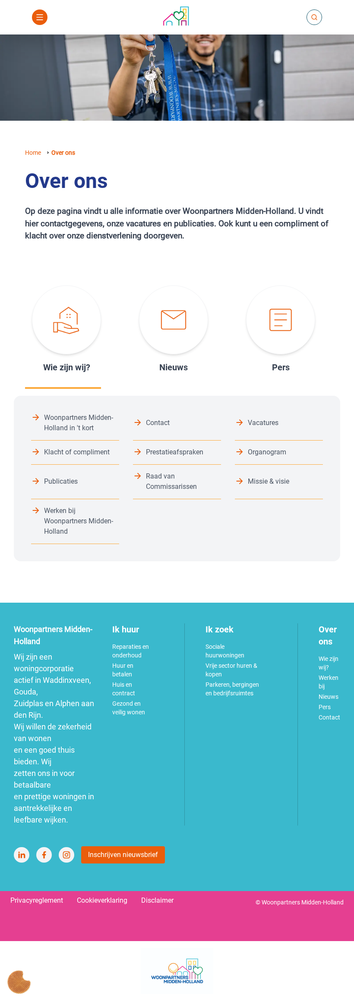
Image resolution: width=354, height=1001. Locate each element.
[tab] (63, 329)
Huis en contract (123, 689)
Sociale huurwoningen (224, 651)
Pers (325, 707)
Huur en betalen (122, 670)
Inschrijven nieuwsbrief (123, 855)
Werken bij (328, 682)
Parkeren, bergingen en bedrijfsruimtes (232, 689)
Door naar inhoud (177, 12)
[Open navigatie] (39, 17)
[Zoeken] (314, 17)
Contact (329, 717)
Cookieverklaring (102, 900)
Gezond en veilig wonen (128, 708)
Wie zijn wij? (328, 663)
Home (33, 152)
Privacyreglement (36, 900)
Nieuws (328, 696)
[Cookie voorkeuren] (19, 982)
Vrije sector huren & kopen (231, 670)
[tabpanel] (177, 478)
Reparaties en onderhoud (130, 651)
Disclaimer (157, 900)
